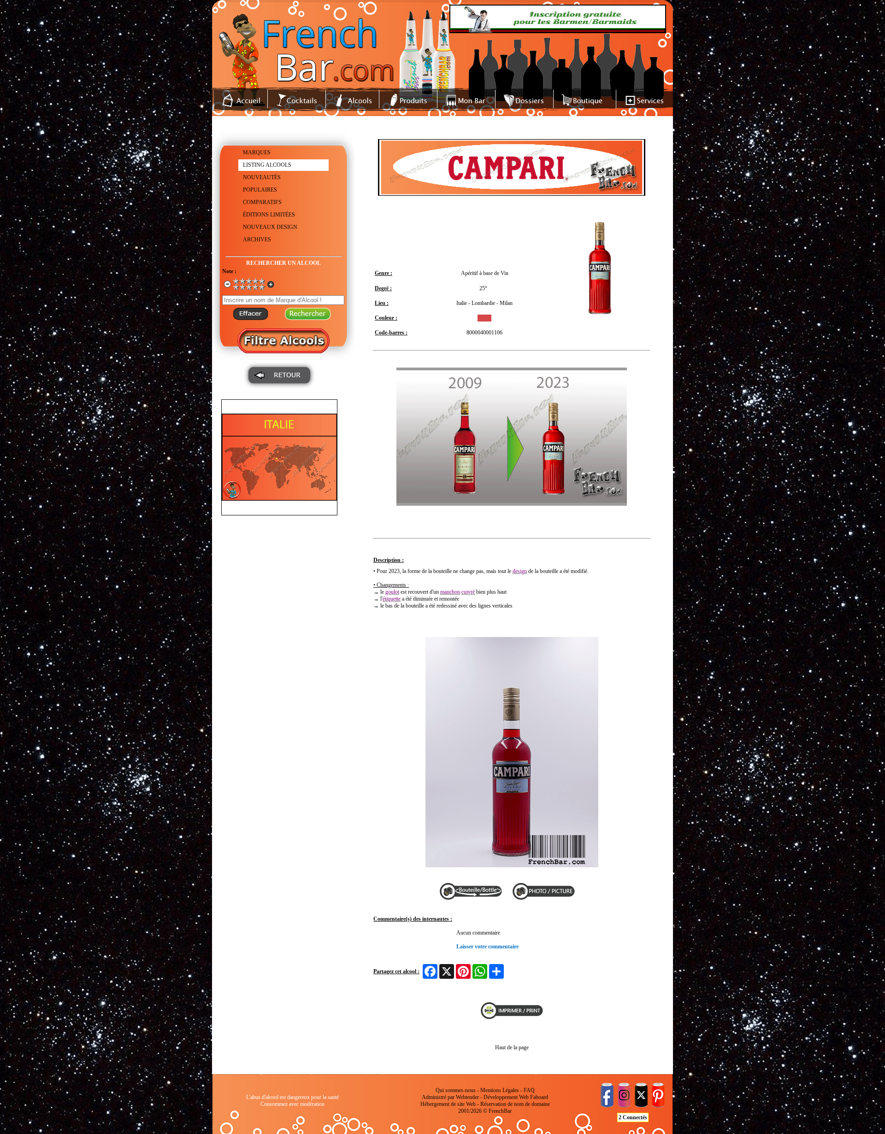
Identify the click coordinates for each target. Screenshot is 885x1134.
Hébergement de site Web (448, 1104)
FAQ (529, 1090)
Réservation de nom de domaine (515, 1104)
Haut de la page (512, 1047)
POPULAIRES (260, 190)
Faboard (539, 1097)
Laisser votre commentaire (487, 946)
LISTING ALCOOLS (267, 165)
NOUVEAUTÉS (262, 177)
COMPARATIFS (262, 202)
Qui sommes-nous (456, 1090)
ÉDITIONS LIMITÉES (269, 214)
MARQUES (257, 152)
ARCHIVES (257, 239)
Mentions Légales (499, 1090)
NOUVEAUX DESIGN (270, 227)
